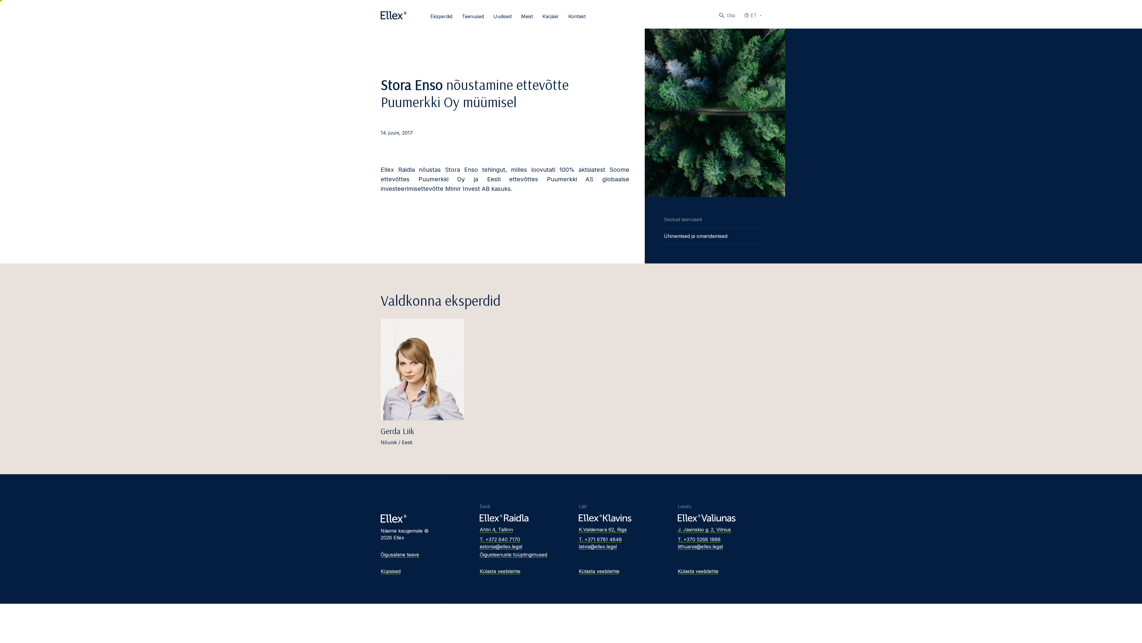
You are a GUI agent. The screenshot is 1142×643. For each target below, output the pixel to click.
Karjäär (550, 16)
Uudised (502, 16)
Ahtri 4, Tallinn (496, 530)
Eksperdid (441, 16)
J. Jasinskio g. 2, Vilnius (704, 530)
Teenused (473, 16)
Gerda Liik (397, 431)
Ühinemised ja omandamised (695, 236)
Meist (527, 16)
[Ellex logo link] (394, 15)
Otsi (731, 15)
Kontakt (577, 16)
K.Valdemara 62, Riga (603, 530)
